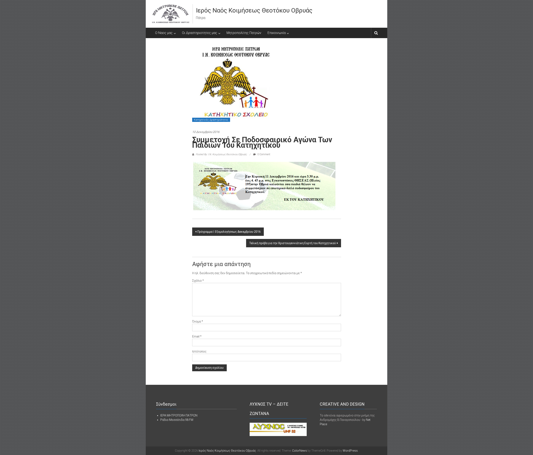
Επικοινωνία (277, 33)
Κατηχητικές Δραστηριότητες (211, 119)
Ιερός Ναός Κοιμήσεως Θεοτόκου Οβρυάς (254, 10)
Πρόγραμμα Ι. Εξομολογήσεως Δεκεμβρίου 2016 (229, 231)
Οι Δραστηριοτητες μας (199, 33)
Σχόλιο (198, 280)
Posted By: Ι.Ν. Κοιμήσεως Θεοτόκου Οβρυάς (221, 154)
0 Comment (263, 154)
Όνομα (197, 321)
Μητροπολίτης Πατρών (244, 33)
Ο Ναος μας (164, 33)
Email (197, 336)
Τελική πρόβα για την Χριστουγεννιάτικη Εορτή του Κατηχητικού (292, 243)
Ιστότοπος (199, 351)
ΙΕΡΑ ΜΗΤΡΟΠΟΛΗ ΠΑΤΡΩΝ (178, 415)
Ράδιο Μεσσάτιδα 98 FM (176, 419)
